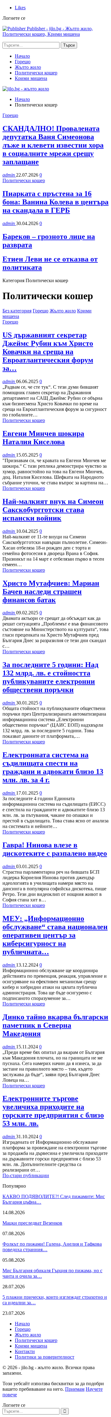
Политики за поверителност (44, 1357)
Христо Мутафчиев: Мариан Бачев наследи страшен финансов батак (50, 591)
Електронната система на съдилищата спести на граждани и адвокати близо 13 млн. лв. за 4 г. (52, 767)
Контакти (25, 1351)
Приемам (74, 1389)
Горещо (23, 61)
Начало (22, 56)
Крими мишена (31, 78)
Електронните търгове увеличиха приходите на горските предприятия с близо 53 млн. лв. (53, 1110)
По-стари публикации (25, 1175)
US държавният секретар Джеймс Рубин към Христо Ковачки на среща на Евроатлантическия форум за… (47, 351)
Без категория (16, 310)
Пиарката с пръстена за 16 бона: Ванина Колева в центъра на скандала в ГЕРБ (55, 202)
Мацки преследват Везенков (32, 1223)
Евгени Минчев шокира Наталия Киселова (43, 437)
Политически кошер (36, 72)
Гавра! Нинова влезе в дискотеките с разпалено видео (54, 849)
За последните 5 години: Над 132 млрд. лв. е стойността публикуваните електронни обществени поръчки (50, 677)
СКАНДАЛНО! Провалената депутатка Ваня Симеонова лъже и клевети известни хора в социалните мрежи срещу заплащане (53, 145)
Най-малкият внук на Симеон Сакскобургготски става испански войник (53, 509)
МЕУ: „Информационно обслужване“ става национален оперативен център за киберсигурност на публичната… (55, 935)
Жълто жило (28, 67)
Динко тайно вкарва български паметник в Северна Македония (55, 1025)
